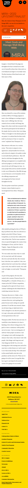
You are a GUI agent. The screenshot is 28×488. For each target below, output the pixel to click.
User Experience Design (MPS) (9, 373)
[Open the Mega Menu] (20, 2)
